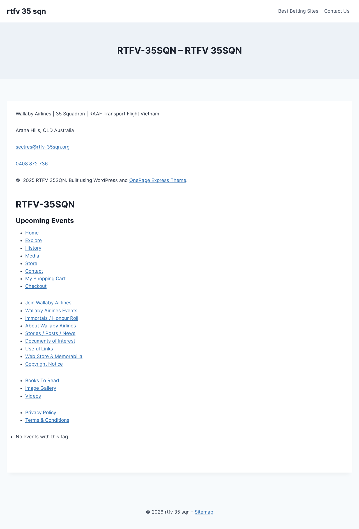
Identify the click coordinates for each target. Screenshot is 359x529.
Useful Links (39, 349)
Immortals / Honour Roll (51, 318)
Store (31, 263)
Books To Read (42, 380)
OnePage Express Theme (157, 180)
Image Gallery (40, 388)
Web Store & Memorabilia (53, 356)
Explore (33, 240)
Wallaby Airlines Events (51, 310)
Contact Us (336, 11)
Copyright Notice (44, 364)
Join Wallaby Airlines (48, 302)
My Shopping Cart (45, 278)
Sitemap (204, 512)
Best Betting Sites (298, 11)
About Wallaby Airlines (50, 326)
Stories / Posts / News (50, 333)
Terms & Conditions (47, 420)
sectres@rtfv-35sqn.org (43, 147)
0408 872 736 (32, 164)
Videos (33, 396)
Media (32, 256)
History (33, 248)
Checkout (36, 286)
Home (32, 233)
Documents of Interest (50, 341)
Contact (34, 271)
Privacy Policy (40, 412)
